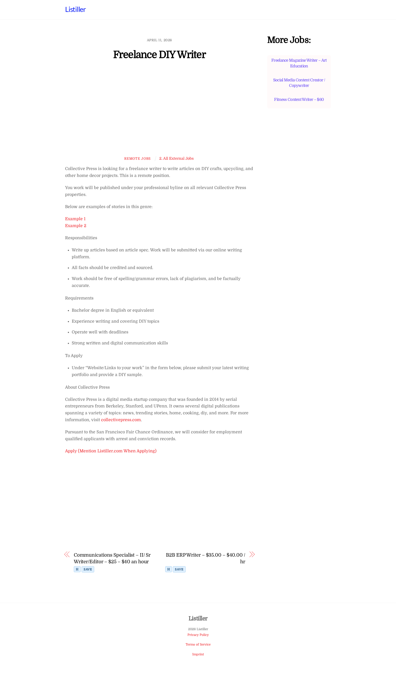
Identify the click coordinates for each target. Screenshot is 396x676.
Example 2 (75, 225)
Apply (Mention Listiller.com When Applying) (111, 451)
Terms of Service (198, 644)
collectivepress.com (121, 420)
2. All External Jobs (176, 158)
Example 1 (75, 219)
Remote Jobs (137, 158)
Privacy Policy (198, 635)
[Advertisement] (159, 111)
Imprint (198, 654)
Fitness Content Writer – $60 (299, 99)
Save (88, 569)
